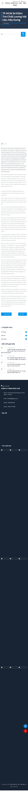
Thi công (3, 332)
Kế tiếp (22, 314)
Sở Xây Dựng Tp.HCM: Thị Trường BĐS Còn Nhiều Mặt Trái (16, 371)
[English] (23, 1)
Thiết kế (3, 335)
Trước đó (7, 314)
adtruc (5, 143)
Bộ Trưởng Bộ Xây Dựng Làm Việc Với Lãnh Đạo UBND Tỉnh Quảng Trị (16, 358)
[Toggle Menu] (2, 4)
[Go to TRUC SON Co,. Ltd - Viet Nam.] (1, 23)
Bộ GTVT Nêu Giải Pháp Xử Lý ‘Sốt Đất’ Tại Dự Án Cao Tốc (16, 365)
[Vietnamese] (17, 1)
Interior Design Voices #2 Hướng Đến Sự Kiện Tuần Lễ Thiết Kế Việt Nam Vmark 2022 (13, 351)
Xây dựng (4, 339)
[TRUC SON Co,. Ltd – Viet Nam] (15, 4)
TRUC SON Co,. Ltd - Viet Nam (17, 784)
